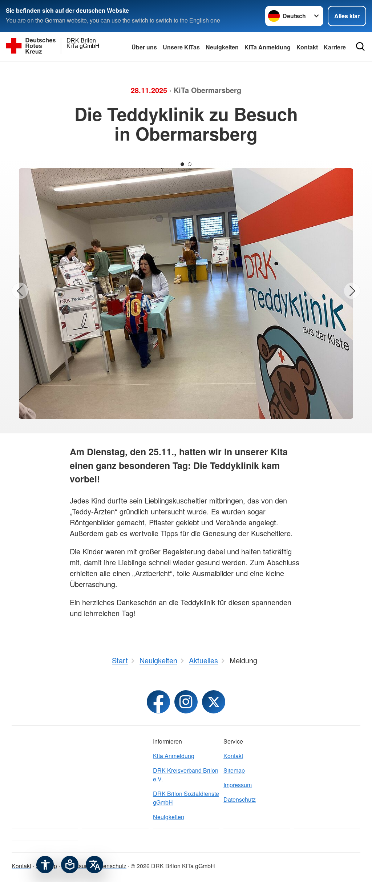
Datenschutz (239, 799)
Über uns (144, 47)
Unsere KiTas (181, 47)
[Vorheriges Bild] (20, 291)
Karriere (335, 47)
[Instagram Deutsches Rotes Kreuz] (186, 701)
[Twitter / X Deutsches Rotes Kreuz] (213, 701)
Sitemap (234, 770)
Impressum (237, 785)
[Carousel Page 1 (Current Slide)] (182, 164)
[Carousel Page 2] (189, 164)
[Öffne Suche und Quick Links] (360, 46)
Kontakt (233, 756)
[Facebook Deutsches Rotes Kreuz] (158, 701)
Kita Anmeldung (173, 756)
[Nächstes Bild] (352, 291)
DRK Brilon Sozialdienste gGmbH (186, 797)
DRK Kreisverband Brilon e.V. (185, 774)
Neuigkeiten (222, 47)
